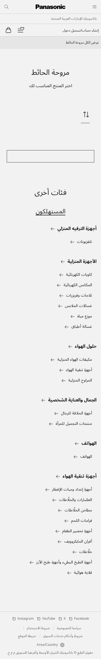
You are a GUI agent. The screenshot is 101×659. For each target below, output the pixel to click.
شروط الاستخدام (38, 628)
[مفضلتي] (21, 30)
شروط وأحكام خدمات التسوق (63, 636)
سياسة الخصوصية (69, 628)
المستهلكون (50, 211)
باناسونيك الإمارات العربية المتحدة (74, 18)
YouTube (48, 618)
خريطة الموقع (27, 636)
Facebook (81, 618)
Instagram (25, 618)
